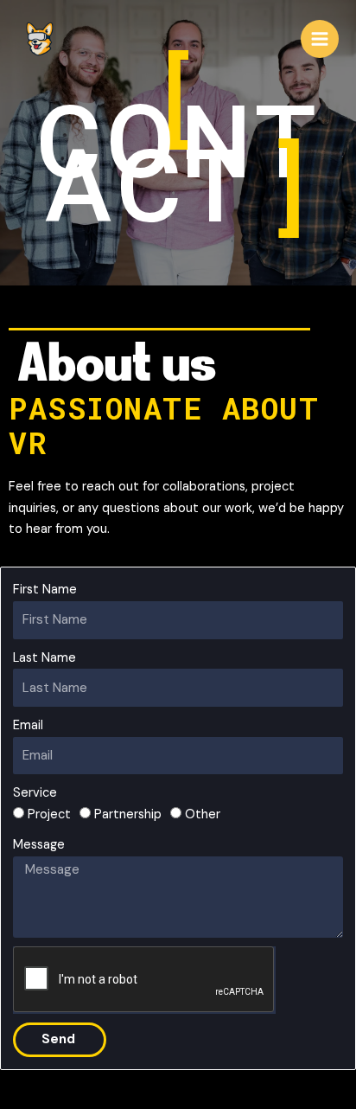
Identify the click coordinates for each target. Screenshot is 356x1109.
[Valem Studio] (38, 39)
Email (28, 725)
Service (35, 793)
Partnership (128, 814)
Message (39, 845)
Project (49, 814)
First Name (45, 589)
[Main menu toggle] (320, 39)
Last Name (44, 658)
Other (202, 814)
